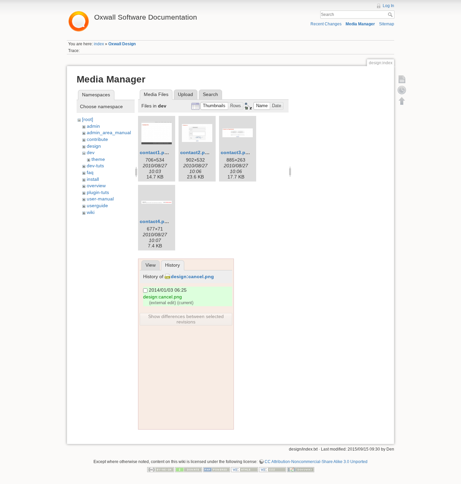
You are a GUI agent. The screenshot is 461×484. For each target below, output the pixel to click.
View (150, 265)
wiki (90, 212)
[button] (214, 106)
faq (90, 172)
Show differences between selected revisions (186, 319)
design (94, 146)
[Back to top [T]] (402, 100)
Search (391, 14)
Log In (388, 5)
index (99, 44)
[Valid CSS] (272, 469)
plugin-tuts (98, 192)
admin (93, 126)
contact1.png (155, 152)
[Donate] (188, 469)
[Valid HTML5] (244, 469)
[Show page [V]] (402, 79)
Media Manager (360, 24)
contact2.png (195, 152)
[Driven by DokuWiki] (300, 469)
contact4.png (155, 221)
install (93, 179)
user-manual (100, 198)
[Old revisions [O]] (402, 89)
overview (96, 185)
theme (98, 159)
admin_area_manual (109, 132)
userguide (97, 205)
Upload (185, 94)
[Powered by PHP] (216, 469)
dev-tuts (95, 165)
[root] (87, 119)
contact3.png (236, 152)
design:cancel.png (192, 276)
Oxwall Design (122, 44)
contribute (97, 139)
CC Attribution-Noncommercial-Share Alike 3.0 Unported (316, 461)
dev (90, 152)
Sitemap (386, 24)
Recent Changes (326, 24)
